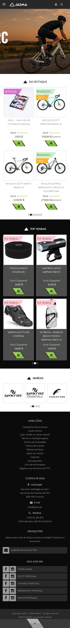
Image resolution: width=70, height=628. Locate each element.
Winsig (48, 617)
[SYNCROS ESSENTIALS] (35, 393)
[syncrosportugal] (6, 583)
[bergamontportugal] (6, 591)
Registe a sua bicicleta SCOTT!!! (35, 468)
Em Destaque (38, 81)
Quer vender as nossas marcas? (35, 434)
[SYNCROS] (13, 393)
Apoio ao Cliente (35, 453)
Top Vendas (38, 229)
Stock (13, 132)
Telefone (36, 513)
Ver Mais (19, 143)
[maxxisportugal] (6, 598)
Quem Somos (35, 430)
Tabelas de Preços (35, 449)
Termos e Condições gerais (35, 438)
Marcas (38, 378)
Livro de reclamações (35, 464)
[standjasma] (6, 569)
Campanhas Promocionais (34, 427)
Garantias (35, 457)
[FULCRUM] (57, 393)
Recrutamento (35, 460)
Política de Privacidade (35, 442)
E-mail (37, 502)
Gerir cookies (25, 617)
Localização (36, 484)
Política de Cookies (34, 445)
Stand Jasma (34, 613)
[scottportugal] (6, 576)
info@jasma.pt (35, 507)
